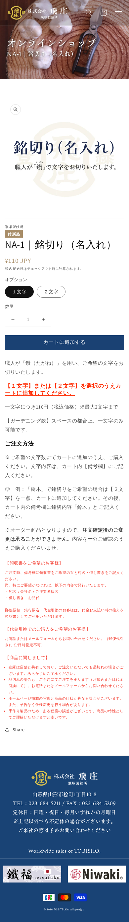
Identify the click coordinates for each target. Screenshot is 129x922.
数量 (9, 306)
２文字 (51, 292)
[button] (89, 12)
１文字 (19, 292)
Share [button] (19, 729)
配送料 (18, 269)
